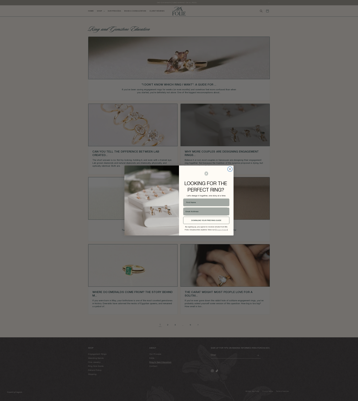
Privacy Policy (221, 230)
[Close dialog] (230, 169)
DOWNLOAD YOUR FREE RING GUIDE (206, 220)
